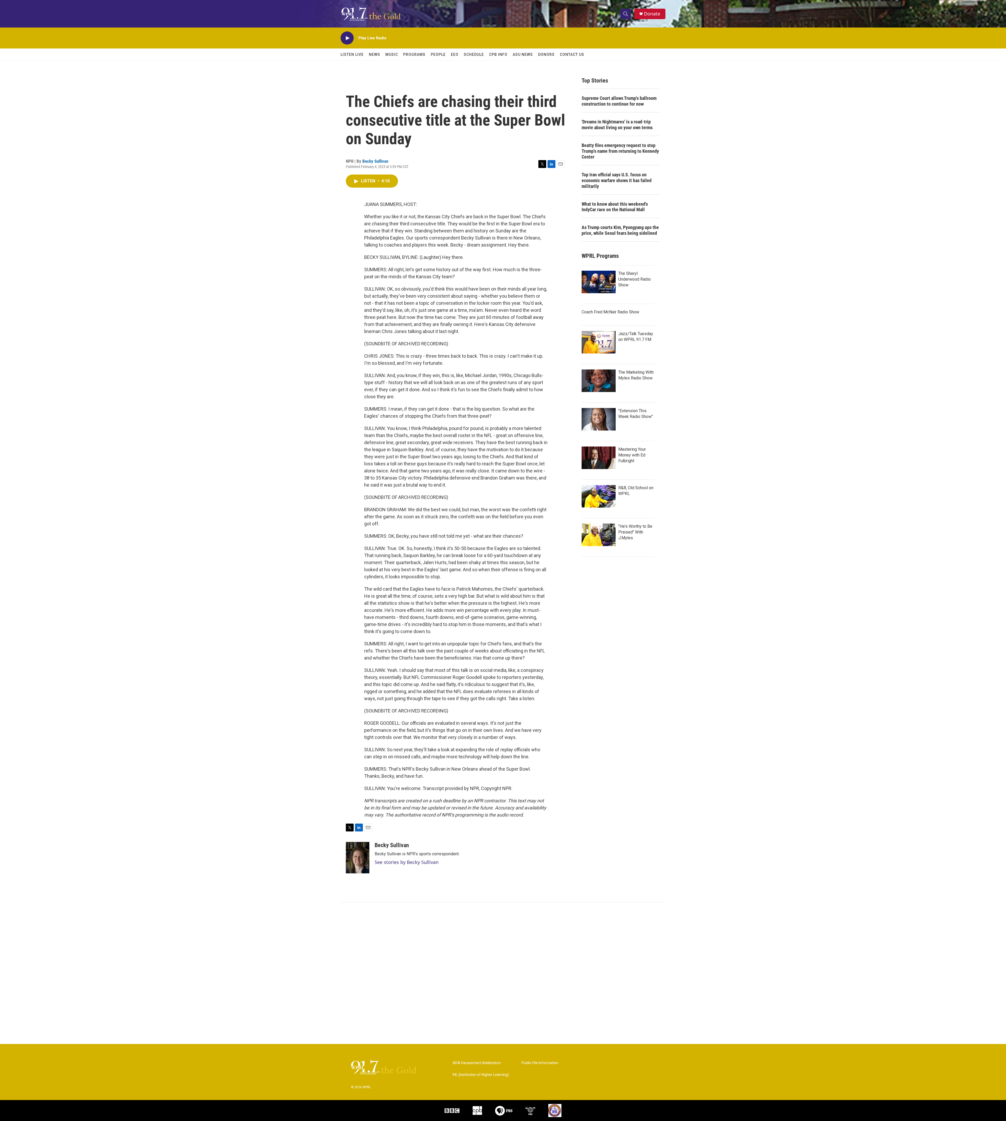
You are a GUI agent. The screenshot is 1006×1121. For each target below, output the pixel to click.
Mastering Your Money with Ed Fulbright (632, 455)
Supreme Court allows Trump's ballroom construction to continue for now (619, 101)
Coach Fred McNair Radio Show (610, 311)
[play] (347, 38)
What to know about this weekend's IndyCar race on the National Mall (615, 207)
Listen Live (352, 54)
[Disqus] (503, 973)
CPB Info (498, 54)
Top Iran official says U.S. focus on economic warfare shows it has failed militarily (617, 180)
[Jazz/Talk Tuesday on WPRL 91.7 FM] (599, 342)
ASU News (523, 54)
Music (391, 54)
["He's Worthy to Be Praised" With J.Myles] (599, 535)
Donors (546, 54)
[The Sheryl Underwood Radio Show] (599, 282)
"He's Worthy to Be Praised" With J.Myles (635, 532)
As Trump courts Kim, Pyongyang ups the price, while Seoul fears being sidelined (620, 230)
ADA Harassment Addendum (477, 1063)
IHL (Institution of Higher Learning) (481, 1075)
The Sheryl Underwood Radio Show (634, 279)
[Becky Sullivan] (357, 857)
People (438, 54)
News (374, 54)
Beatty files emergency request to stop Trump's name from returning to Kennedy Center (620, 151)
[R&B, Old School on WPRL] (599, 496)
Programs (414, 54)
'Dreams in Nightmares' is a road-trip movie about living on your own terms (617, 124)
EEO (454, 54)
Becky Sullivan (375, 161)
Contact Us (572, 54)
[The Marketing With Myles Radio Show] (599, 380)
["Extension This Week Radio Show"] (599, 419)
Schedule (474, 54)
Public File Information (540, 1063)
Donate (652, 14)
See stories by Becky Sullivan (407, 862)
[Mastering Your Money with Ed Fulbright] (599, 458)
